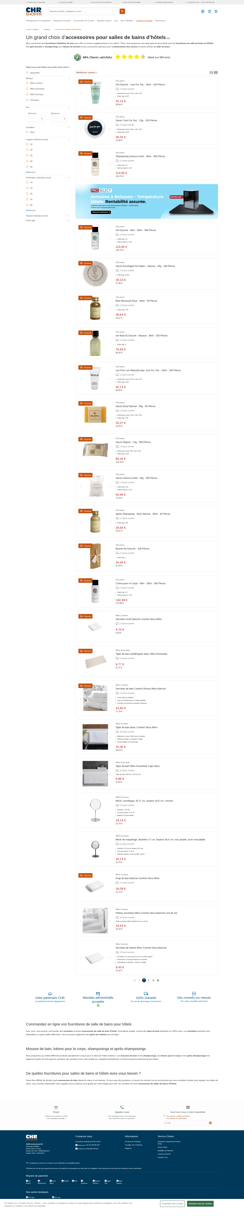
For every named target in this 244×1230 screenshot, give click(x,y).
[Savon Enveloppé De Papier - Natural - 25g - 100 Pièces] (95, 273)
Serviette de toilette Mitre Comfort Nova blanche (141, 947)
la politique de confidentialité (177, 1118)
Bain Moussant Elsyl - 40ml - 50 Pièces (136, 301)
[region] (122, 1214)
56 (31, 167)
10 (31, 182)
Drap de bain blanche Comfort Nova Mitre (137, 878)
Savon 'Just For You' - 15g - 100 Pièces (136, 120)
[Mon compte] (203, 11)
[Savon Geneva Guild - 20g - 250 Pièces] (95, 486)
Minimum (35, 116)
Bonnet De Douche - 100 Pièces (132, 548)
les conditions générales (181, 1116)
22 (31, 188)
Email (56, 1112)
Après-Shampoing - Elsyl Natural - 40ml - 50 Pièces (143, 514)
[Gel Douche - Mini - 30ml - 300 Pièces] (95, 238)
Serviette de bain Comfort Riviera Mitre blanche (141, 688)
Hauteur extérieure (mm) (37, 216)
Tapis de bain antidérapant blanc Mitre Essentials (141, 654)
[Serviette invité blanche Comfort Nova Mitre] (95, 626)
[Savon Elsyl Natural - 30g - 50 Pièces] (95, 414)
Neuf (32, 132)
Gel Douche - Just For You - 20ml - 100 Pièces (140, 84)
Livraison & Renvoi (164, 1154)
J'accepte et (178, 1117)
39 (31, 150)
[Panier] (216, 11)
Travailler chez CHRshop (133, 1145)
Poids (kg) (30, 220)
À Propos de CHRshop (133, 1141)
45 (31, 155)
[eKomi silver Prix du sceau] (77, 57)
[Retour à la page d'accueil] (34, 11)
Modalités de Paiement (165, 1150)
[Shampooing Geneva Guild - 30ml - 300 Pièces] (95, 164)
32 (31, 144)
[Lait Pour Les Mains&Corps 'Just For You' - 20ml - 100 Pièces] (95, 378)
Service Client (162, 1147)
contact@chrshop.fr (92, 1148)
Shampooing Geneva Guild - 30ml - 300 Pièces (140, 156)
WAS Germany (36, 94)
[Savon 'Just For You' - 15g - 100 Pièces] (95, 128)
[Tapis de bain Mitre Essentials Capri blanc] (95, 773)
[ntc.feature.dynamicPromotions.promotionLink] (146, 201)
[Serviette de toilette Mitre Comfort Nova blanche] (95, 957)
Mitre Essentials (37, 89)
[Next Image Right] (110, 92)
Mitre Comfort (36, 83)
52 (31, 199)
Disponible (35, 73)
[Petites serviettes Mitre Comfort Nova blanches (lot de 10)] (95, 920)
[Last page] (158, 980)
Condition (30, 127)
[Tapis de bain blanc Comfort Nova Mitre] (95, 737)
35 (31, 194)
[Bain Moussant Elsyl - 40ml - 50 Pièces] (95, 308)
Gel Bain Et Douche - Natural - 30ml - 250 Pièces (142, 335)
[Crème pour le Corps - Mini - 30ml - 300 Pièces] (95, 591)
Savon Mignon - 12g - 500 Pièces (133, 442)
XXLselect (34, 100)
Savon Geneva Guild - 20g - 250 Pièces (136, 478)
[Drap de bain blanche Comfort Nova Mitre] (95, 886)
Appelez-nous (122, 1112)
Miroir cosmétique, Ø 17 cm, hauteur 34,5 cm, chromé (144, 801)
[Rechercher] (122, 11)
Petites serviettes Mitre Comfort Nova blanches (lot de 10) (146, 913)
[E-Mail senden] (210, 1122)
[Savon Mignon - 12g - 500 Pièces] (95, 450)
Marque (29, 78)
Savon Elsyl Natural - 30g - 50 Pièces (135, 406)
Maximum (58, 116)
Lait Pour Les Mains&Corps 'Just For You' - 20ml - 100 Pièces (148, 370)
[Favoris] (209, 11)
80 (31, 205)
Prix (27, 107)
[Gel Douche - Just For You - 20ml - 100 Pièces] (95, 92)
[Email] (56, 1108)
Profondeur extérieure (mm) (38, 177)
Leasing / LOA (162, 1157)
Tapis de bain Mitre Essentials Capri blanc (138, 766)
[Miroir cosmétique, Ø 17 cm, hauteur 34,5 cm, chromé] (95, 810)
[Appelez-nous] (122, 1107)
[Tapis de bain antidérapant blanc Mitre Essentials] (95, 661)
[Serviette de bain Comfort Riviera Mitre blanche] (95, 698)
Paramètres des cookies (172, 1204)
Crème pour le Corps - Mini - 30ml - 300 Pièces (141, 583)
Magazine (128, 1148)
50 (31, 161)
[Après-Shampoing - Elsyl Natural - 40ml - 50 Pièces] (95, 521)
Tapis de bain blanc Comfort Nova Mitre (136, 727)
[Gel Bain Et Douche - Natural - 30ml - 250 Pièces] (95, 343)
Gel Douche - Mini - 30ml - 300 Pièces (136, 230)
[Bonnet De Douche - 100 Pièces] (95, 556)
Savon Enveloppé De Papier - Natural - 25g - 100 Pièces (145, 266)
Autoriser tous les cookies (200, 1204)
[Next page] (153, 980)
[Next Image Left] (80, 92)
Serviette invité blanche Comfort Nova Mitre (139, 619)
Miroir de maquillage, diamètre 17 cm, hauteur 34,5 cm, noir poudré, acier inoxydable (160, 839)
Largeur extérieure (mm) (37, 139)
